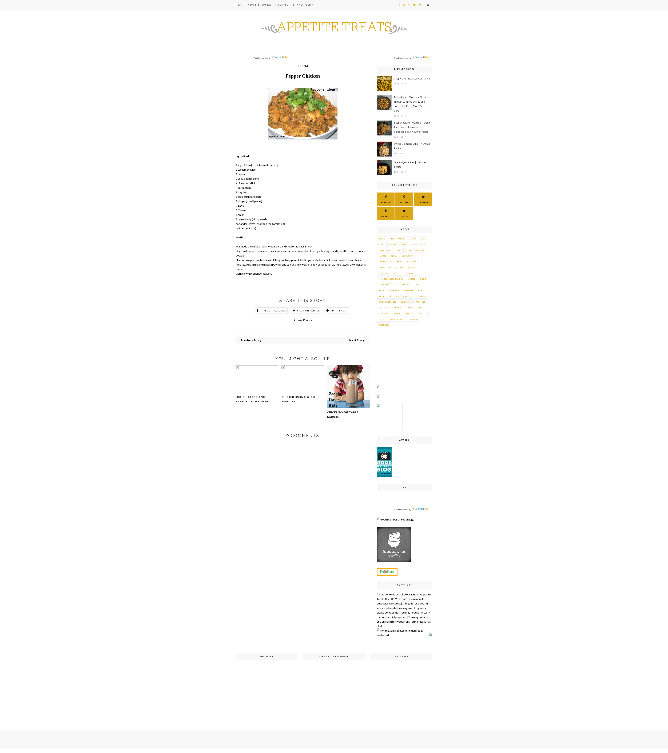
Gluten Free (419, 302)
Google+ (404, 202)
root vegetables (396, 319)
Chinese (396, 273)
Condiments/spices (387, 302)
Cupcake (405, 302)
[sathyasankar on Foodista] (387, 572)
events (408, 250)
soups (381, 290)
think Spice (394, 290)
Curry (382, 244)
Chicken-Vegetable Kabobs (343, 414)
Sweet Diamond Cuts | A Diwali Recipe (412, 146)
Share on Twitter (308, 310)
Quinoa (409, 308)
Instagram (423, 202)
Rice (423, 239)
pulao (381, 319)
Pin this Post (339, 310)
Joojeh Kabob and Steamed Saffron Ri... (253, 399)
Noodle (411, 279)
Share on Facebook (273, 310)
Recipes (283, 4)
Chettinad (394, 296)
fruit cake (383, 273)
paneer (422, 313)
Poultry (307, 320)
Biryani (421, 290)
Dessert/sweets (397, 239)
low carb (405, 285)
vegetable (408, 290)
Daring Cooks (385, 267)
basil (420, 308)
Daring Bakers (385, 250)
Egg (399, 250)
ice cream (383, 285)
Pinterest (385, 216)
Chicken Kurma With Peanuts (298, 399)
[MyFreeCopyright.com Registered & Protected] (403, 635)
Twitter (404, 216)
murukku (409, 313)
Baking (382, 239)
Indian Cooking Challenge (391, 279)
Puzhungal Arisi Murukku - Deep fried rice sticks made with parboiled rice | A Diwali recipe (412, 127)
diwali (394, 256)
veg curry (407, 256)
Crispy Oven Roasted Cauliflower (412, 78)
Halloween (384, 308)
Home (239, 4)
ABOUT (252, 4)
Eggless (399, 267)
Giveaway (409, 273)
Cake (424, 244)
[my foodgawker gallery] (394, 560)
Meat (399, 262)
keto (394, 285)
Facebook (385, 202)
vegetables (384, 325)
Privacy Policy (303, 4)
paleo (417, 285)
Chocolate (421, 296)
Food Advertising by (261, 58)
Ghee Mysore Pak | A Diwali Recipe (410, 165)
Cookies (420, 250)
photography (413, 262)
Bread (381, 296)
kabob (397, 313)
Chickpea (407, 296)
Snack (404, 244)
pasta (414, 244)
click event (384, 313)
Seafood (382, 256)
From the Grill (385, 262)
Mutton (397, 308)
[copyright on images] (430, 635)
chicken (423, 279)
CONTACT (267, 4)
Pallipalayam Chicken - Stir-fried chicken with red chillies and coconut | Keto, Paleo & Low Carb (411, 103)
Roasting (412, 267)
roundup (413, 319)
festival (393, 244)
